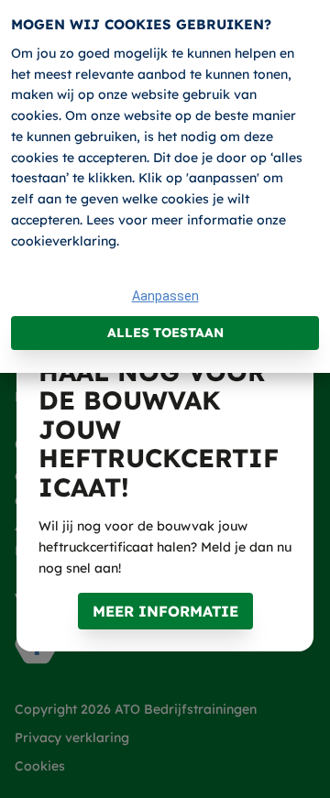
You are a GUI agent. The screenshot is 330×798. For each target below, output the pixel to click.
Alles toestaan (165, 332)
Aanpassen (165, 296)
